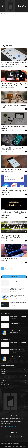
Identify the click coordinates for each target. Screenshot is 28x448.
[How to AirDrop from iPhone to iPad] (5, 283)
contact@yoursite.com (12, 426)
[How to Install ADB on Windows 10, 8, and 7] (14, 97)
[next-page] (11, 268)
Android (3, 60)
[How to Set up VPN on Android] (14, 161)
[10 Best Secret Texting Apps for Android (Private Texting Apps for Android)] (14, 227)
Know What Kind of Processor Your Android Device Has (13, 149)
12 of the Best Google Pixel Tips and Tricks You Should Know (13, 85)
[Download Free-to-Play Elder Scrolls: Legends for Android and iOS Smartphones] (14, 204)
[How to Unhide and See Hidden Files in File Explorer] (5, 304)
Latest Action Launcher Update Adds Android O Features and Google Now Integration (13, 190)
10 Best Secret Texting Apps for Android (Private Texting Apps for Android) (12, 237)
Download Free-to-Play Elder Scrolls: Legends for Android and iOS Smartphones (13, 214)
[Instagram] (17, 436)
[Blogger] (7, 436)
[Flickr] (14, 436)
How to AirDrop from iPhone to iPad (18, 281)
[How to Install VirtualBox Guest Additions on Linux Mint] (5, 290)
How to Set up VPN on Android (11, 169)
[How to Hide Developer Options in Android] (14, 250)
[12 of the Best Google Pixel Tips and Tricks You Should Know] (14, 76)
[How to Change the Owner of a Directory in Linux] (5, 297)
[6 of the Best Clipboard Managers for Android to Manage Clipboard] (14, 54)
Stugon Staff (4, 66)
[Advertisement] (14, 29)
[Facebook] (10, 436)
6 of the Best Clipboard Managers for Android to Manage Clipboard (13, 63)
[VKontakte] (21, 436)
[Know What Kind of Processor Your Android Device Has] (14, 140)
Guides (3, 124)
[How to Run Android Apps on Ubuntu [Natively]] (14, 118)
